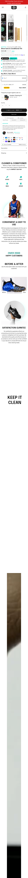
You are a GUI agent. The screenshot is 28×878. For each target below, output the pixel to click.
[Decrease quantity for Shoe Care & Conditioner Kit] (2, 105)
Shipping (3, 52)
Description (4, 148)
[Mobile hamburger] (2, 7)
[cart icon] (25, 7)
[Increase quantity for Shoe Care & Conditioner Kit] (9, 105)
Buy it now (14, 114)
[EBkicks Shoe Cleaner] (14, 7)
